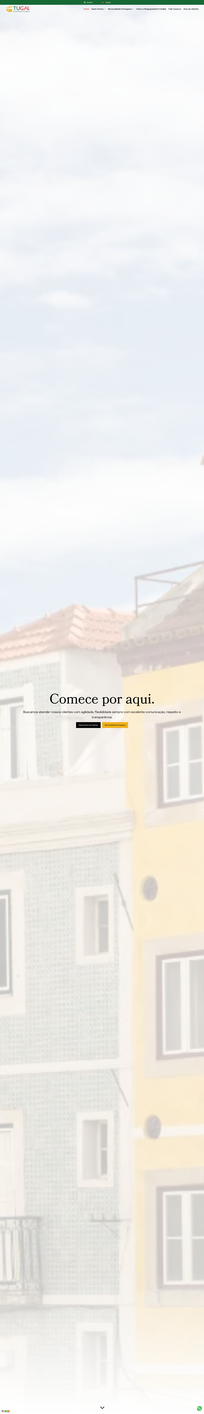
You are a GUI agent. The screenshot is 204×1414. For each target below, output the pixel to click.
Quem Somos (97, 9)
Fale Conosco (175, 9)
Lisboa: (108, 2)
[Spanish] (8, 1411)
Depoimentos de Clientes (88, 725)
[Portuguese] (5, 1411)
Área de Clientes (191, 9)
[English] (3, 1411)
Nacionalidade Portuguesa (120, 9)
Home (86, 9)
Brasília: (90, 2)
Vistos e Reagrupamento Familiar (151, 9)
